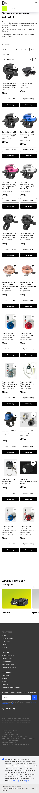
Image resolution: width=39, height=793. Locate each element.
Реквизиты (5, 684)
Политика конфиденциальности (11, 687)
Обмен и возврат (7, 661)
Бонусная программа (8, 664)
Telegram (26, 781)
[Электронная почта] (7, 708)
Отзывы (4, 647)
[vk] (10, 708)
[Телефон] (3, 708)
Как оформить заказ (8, 655)
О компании (5, 675)
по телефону (15, 781)
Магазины (5, 681)
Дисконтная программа (9, 667)
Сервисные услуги (7, 638)
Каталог (4, 635)
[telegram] (13, 708)
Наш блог (4, 644)
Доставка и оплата (7, 658)
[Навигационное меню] (36, 3)
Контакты (4, 678)
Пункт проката (6, 641)
